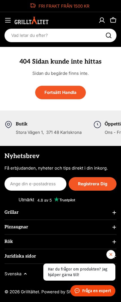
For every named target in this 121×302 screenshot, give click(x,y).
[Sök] (108, 35)
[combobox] (60, 35)
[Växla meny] (8, 20)
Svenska (13, 273)
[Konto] (101, 20)
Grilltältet (30, 291)
